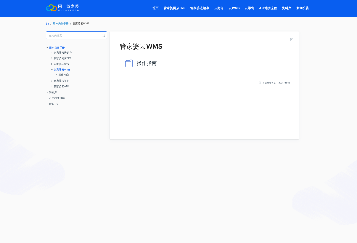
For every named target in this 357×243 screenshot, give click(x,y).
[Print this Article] (291, 40)
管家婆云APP (61, 86)
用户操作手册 (61, 23)
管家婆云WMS (62, 69)
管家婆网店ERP (62, 58)
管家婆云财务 (61, 64)
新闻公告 (54, 103)
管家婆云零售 (61, 80)
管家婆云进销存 (63, 52)
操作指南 (63, 74)
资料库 (53, 92)
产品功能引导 (57, 98)
